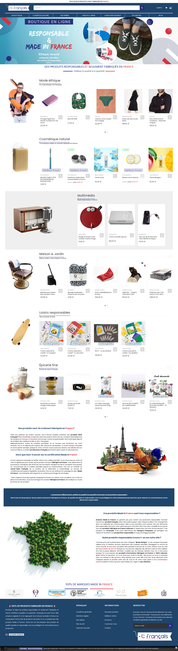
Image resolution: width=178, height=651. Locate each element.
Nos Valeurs (80, 620)
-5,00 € (125, 150)
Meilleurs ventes (110, 616)
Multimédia (86, 195)
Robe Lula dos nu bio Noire (130, 120)
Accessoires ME (72, 116)
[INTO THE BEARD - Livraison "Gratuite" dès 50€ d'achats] (57, 593)
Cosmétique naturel (54, 139)
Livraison (108, 628)
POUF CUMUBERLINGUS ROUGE (103, 293)
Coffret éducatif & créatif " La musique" (48, 352)
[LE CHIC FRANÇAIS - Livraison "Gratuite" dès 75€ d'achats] (14, 593)
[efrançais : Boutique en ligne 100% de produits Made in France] (17, 8)
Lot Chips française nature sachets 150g (102, 404)
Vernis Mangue (155, 178)
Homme (152, 116)
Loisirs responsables (54, 312)
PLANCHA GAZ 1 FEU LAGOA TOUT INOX (157, 293)
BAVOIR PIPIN (72, 119)
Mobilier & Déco (45, 290)
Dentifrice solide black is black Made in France (76, 178)
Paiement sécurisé (83, 628)
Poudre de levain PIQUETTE (74, 404)
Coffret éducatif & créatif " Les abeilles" (130, 352)
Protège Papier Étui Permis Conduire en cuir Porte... (49, 121)
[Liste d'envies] (166, 8)
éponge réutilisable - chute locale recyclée (76, 293)
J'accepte (23, 648)
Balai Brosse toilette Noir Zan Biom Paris (48, 293)
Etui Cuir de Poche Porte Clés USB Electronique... (148, 238)
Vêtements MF (127, 116)
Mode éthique (49, 80)
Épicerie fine (48, 365)
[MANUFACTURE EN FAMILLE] (35, 593)
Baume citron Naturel (130, 178)
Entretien (71, 290)
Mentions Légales (82, 616)
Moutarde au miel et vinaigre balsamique (48, 404)
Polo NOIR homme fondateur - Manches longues (158, 121)
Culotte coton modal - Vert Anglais (103, 120)
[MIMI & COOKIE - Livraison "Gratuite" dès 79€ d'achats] (100, 593)
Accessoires (113, 234)
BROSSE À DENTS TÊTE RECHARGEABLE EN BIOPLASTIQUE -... (48, 179)
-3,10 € (71, 150)
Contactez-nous (111, 624)
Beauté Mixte (99, 175)
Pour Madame (44, 175)
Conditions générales (84, 612)
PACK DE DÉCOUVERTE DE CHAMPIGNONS (130, 404)
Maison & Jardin (51, 254)
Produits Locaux (45, 401)
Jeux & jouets (44, 348)
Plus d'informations (35, 648)
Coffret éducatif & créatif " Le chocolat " (76, 352)
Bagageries (44, 116)
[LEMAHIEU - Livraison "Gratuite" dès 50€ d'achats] (78, 593)
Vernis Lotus (99, 178)
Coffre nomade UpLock (117, 237)
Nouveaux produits (111, 612)
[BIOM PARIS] (164, 593)
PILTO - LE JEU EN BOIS (103, 351)
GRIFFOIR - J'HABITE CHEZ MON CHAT (129, 293)
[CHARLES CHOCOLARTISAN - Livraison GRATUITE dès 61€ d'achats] (121, 593)
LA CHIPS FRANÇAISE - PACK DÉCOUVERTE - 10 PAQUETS (158, 405)
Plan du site (80, 624)
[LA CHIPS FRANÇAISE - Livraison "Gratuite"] (142, 593)
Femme (97, 116)
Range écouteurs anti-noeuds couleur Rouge (87, 238)
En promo (108, 620)
